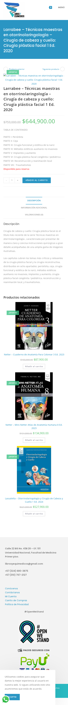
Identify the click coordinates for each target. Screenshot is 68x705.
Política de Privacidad (17, 604)
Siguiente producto (51, 69)
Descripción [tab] (34, 200)
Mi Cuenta (10, 596)
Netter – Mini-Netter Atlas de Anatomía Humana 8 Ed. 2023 (34, 426)
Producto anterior (17, 69)
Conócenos (11, 588)
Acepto (12, 697)
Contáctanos (12, 592)
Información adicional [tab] (34, 207)
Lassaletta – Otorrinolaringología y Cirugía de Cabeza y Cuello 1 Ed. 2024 (34, 500)
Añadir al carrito (37, 180)
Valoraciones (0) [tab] (34, 214)
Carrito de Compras (16, 600)
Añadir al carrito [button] (34, 366)
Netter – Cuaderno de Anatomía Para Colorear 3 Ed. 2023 (34, 354)
